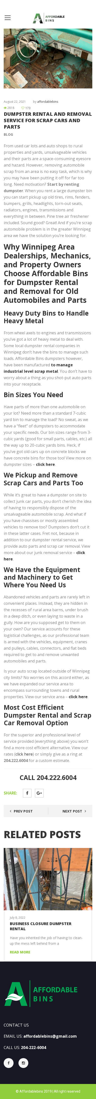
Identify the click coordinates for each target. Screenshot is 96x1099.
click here (24, 754)
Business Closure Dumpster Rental (40, 926)
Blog (8, 134)
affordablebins (47, 102)
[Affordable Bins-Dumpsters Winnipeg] (48, 17)
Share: (10, 793)
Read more (20, 952)
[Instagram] (23, 1063)
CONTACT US (16, 1025)
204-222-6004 (33, 1047)
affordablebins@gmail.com (50, 1036)
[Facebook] (11, 1063)
